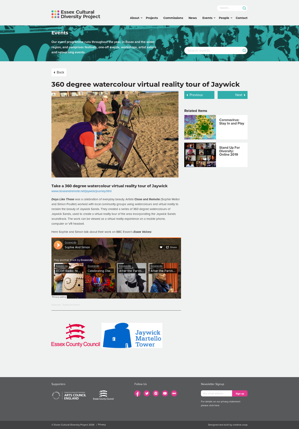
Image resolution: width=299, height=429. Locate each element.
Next (238, 95)
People (224, 18)
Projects (152, 18)
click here (214, 405)
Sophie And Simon (71, 305)
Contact (242, 18)
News (193, 18)
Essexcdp (56, 305)
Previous (196, 95)
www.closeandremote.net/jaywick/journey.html (81, 191)
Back (60, 72)
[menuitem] (134, 18)
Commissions (173, 18)
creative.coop (240, 424)
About (134, 18)
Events (207, 18)
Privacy (102, 424)
